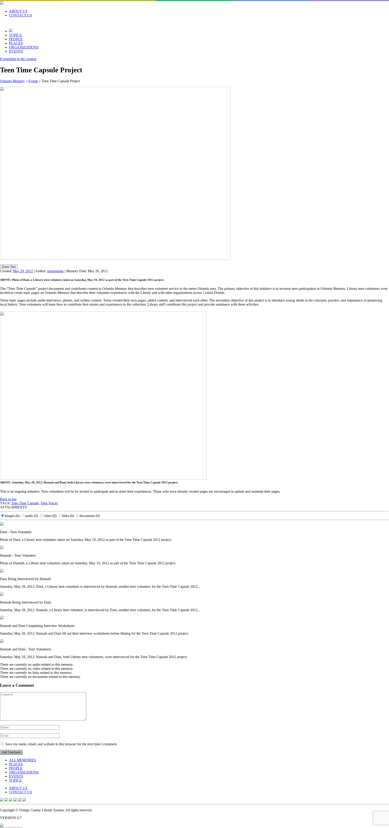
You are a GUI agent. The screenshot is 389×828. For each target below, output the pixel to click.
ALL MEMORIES (22, 760)
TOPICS (15, 35)
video (50, 516)
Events (5, 59)
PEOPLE (16, 39)
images (12, 516)
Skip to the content (23, 59)
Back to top (8, 499)
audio (31, 516)
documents (89, 516)
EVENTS (16, 51)
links (68, 516)
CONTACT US (20, 15)
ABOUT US (18, 11)
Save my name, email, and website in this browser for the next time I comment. (61, 744)
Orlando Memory (12, 81)
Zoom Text (9, 266)
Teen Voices (49, 503)
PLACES (16, 43)
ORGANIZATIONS (24, 47)
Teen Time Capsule (25, 503)
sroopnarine (55, 271)
